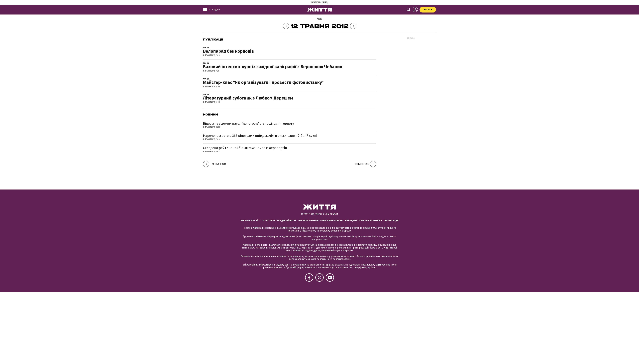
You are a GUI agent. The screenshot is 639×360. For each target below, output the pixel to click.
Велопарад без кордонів (228, 51)
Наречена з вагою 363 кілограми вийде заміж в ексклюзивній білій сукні (260, 136)
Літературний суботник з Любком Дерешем (248, 98)
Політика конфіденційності (279, 220)
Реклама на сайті (250, 220)
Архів (319, 19)
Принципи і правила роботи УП (363, 220)
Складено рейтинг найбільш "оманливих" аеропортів (245, 148)
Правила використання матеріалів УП (320, 220)
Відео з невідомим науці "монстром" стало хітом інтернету (248, 124)
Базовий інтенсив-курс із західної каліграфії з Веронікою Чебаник (272, 66)
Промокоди (391, 220)
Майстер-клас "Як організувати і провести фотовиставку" (263, 82)
